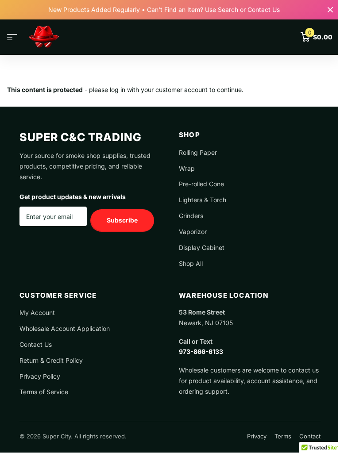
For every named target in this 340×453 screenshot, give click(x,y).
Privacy (257, 436)
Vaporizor (193, 231)
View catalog (12, 37)
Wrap (187, 168)
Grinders (191, 215)
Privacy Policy (39, 376)
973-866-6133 (201, 351)
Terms (282, 436)
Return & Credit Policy (51, 360)
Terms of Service (43, 391)
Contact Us (35, 344)
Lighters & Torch (202, 199)
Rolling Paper (198, 152)
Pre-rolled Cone (201, 184)
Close (330, 9)
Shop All (191, 263)
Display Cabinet (201, 247)
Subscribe (122, 220)
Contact (310, 436)
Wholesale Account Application (64, 328)
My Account (37, 312)
